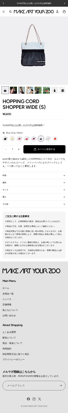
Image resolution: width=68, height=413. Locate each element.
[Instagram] (34, 399)
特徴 (4, 175)
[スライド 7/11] (54, 90)
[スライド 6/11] (46, 90)
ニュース (7, 299)
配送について (9, 337)
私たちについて (10, 310)
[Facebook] (28, 399)
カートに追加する (46, 149)
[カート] (64, 11)
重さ (4, 197)
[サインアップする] (60, 385)
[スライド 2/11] (13, 90)
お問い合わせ (9, 315)
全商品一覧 (8, 293)
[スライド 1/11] (5, 90)
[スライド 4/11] (29, 90)
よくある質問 (9, 332)
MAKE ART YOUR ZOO (37, 406)
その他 (5, 204)
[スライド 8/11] (62, 90)
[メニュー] (3, 11)
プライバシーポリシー (14, 359)
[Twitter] (39, 399)
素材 (4, 182)
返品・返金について (12, 343)
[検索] (10, 11)
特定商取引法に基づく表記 (16, 354)
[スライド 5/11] (38, 90)
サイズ (5, 190)
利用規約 (7, 348)
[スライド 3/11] (21, 90)
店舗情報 (7, 304)
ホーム (6, 288)
